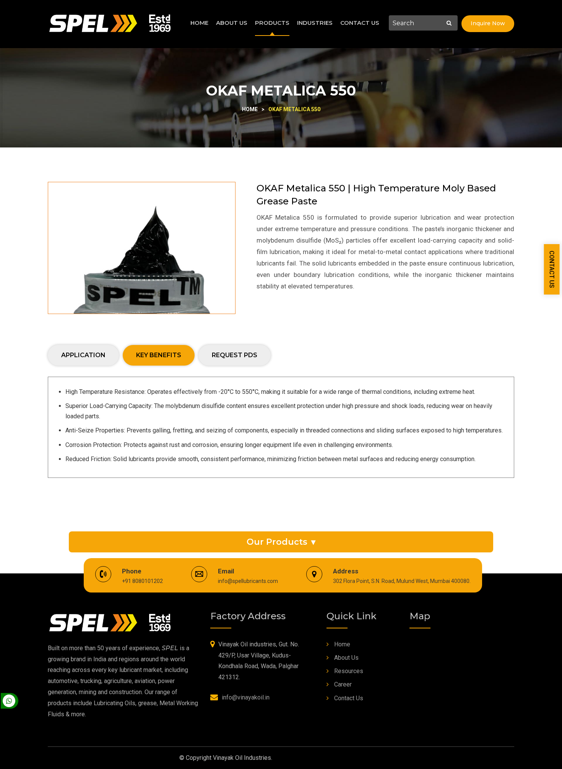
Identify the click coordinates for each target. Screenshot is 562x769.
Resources (348, 671)
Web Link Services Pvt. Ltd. (346, 757)
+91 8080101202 (142, 581)
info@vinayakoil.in (246, 697)
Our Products (281, 542)
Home (199, 22)
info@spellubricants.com (248, 581)
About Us (231, 22)
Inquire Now (488, 23)
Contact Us (359, 22)
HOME (250, 109)
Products (272, 22)
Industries (315, 22)
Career (343, 684)
